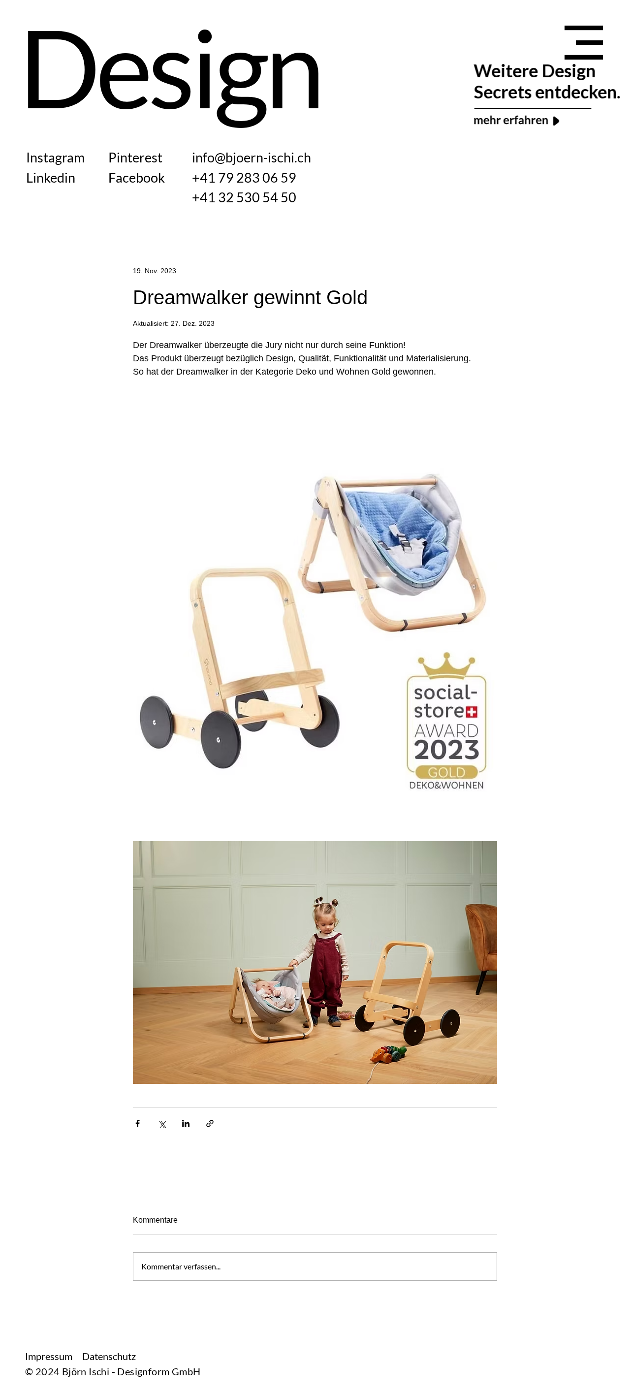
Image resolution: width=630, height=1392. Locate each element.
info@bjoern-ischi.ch (251, 157)
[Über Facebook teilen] (137, 1123)
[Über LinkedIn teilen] (185, 1123)
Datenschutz (109, 1356)
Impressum (48, 1356)
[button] (584, 43)
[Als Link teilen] (210, 1123)
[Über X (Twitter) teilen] (161, 1123)
